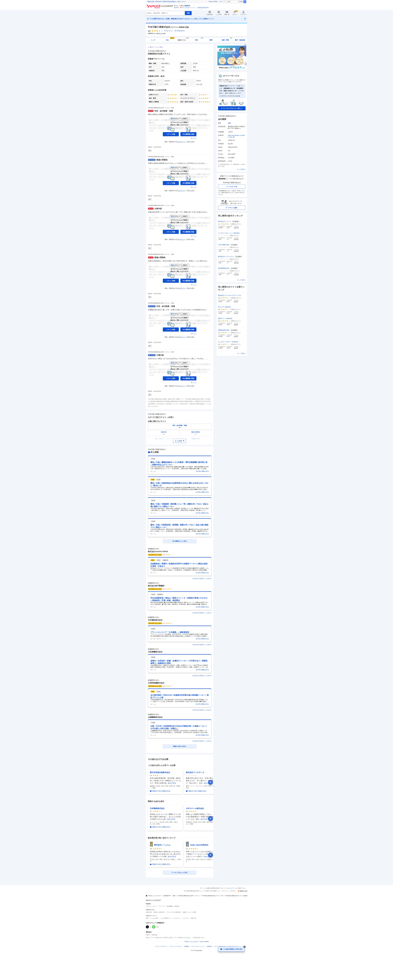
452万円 (236, 301)
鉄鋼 (229, 123)
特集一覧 (226, 14)
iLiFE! (241, 1)
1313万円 (236, 274)
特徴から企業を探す (159, 912)
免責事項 (209, 946)
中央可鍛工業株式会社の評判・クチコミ (189, 895)
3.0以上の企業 (161, 33)
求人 (170, 39)
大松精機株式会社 (155, 652)
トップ (153, 40)
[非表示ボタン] (244, 947)
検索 (244, 1)
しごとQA (218, 14)
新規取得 (187, 5)
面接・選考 (227, 39)
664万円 (236, 348)
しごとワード (185, 918)
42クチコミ (169, 31)
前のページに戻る (156, 47)
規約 (186, 946)
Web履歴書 (170, 906)
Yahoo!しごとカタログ (154, 895)
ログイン (176, 7)
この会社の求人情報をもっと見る (200, 578)
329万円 (236, 336)
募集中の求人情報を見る (161, 791)
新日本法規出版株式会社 (160, 772)
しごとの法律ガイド (165, 918)
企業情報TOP (166, 895)
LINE (157, 927)
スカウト (234, 14)
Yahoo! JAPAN (212, 1)
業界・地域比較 (240, 40)
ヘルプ (220, 1)
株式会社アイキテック (195, 772)
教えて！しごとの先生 (152, 918)
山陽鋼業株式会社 (155, 717)
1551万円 (236, 239)
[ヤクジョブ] (231, 69)
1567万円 (236, 227)
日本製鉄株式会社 (155, 620)
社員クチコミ (183, 39)
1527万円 (236, 251)
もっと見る (240, 169)
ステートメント (198, 946)
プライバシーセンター (176, 946)
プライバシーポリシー (161, 946)
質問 (211, 40)
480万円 (236, 324)
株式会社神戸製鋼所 (156, 586)
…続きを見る (171, 783)
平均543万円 (180, 31)
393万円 (236, 313)
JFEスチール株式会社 (195, 808)
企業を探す (210, 14)
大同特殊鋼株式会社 (156, 683)
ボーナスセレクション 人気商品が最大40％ (195, 7)
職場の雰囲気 (162, 160)
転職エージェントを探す (189, 912)
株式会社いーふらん (162, 845)
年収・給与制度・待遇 (163, 111)
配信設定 (176, 906)
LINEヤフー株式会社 (151, 935)
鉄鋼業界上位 (151, 33)
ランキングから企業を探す (174, 912)
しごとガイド (176, 918)
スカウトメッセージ (151, 906)
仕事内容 (158, 209)
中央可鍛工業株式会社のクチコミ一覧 (212, 895)
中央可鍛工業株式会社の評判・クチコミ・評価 (161, 107)
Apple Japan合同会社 (199, 845)
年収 (199, 39)
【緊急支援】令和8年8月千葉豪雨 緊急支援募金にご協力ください (166, 1)
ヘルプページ (232, 888)
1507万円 (236, 262)
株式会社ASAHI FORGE (158, 551)
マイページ (243, 14)
